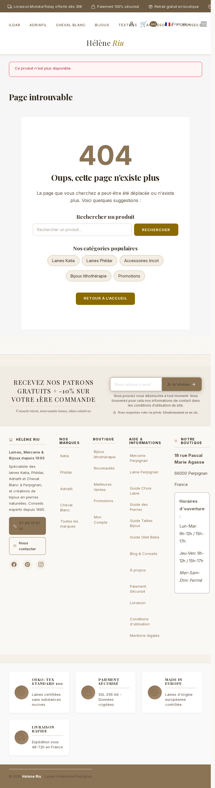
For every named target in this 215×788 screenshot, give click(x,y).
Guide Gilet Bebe (144, 537)
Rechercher (156, 229)
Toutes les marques (69, 523)
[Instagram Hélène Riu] (41, 564)
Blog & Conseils (143, 553)
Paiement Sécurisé (138, 589)
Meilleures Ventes (103, 487)
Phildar (66, 472)
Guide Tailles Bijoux (141, 523)
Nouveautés (104, 468)
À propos (138, 570)
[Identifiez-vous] (132, 24)
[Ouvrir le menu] (204, 24)
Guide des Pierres (139, 507)
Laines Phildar (100, 260)
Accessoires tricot (141, 260)
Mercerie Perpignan (139, 458)
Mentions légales (145, 635)
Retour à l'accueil (105, 298)
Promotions (129, 276)
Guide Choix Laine (140, 490)
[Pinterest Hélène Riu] (27, 564)
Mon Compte (101, 519)
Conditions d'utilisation (140, 621)
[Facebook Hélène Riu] (14, 564)
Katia (64, 456)
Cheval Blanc (66, 507)
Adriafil (66, 488)
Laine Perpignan (144, 472)
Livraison (138, 603)
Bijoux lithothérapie (89, 276)
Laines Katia (63, 260)
